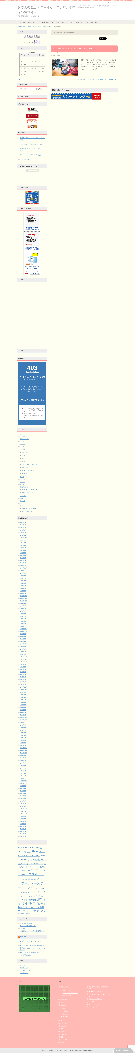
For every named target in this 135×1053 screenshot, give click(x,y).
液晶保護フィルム (27, 473)
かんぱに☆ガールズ (32, 863)
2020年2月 (23, 591)
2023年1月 (23, 522)
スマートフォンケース (28, 467)
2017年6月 (23, 672)
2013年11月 (23, 781)
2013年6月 (23, 793)
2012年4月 (23, 829)
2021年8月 (23, 545)
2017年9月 (23, 664)
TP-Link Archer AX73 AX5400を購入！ (31, 155)
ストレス (22, 444)
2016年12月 (23, 687)
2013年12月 (23, 778)
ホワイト (23, 899)
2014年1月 (23, 776)
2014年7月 (23, 760)
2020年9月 (23, 573)
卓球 (23, 458)
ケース (41, 870)
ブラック (35, 895)
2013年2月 (23, 803)
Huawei (28, 852)
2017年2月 (23, 682)
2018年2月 (23, 651)
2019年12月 (23, 596)
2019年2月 (23, 621)
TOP (34, 27)
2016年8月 (23, 697)
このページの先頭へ (123, 1051)
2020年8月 (23, 575)
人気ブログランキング (32, 111)
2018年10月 (23, 631)
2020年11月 (23, 568)
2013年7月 (23, 791)
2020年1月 (23, 593)
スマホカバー (23, 875)
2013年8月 (23, 788)
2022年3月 (23, 527)
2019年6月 (23, 611)
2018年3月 (23, 649)
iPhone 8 (29, 856)
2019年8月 (23, 606)
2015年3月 (23, 740)
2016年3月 (23, 710)
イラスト (36, 867)
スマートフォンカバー (29, 879)
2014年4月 (23, 768)
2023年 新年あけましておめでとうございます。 (32, 139)
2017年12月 (23, 656)
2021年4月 (23, 555)
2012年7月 (23, 821)
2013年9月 (23, 786)
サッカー (24, 449)
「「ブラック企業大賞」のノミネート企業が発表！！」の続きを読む (94, 79)
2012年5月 (23, 826)
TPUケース (29, 860)
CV (41, 848)
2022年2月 (23, 530)
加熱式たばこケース (27, 492)
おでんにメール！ (92, 22)
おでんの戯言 (24, 936)
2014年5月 (23, 765)
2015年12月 (23, 717)
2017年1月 (23, 684)
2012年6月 (23, 824)
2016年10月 (23, 692)
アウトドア (23, 436)
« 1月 (19, 79)
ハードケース (38, 892)
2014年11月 (23, 750)
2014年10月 (23, 753)
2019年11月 (23, 598)
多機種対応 (28, 903)
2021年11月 (23, 537)
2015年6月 (23, 732)
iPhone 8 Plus (36, 856)
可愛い (20, 904)
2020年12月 (23, 565)
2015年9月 (23, 725)
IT (20, 434)
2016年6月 (23, 702)
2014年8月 (23, 758)
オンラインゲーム (25, 870)
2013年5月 (23, 796)
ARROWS (34, 847)
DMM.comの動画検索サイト (28, 926)
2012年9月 (23, 816)
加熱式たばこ (24, 487)
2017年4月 (23, 677)
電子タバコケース (27, 511)
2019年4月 (23, 616)
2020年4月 (23, 586)
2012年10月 (23, 813)
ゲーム (22, 441)
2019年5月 (23, 613)
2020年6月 (23, 580)
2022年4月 (23, 525)
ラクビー (24, 455)
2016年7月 (23, 700)
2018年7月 (23, 639)
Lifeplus (22, 928)
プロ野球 (24, 452)
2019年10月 (23, 601)
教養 (21, 498)
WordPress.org (24, 973)
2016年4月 (23, 707)
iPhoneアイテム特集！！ (27, 22)
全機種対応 (35, 899)
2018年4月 (23, 646)
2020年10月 (23, 570)
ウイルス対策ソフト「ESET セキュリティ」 (51, 22)
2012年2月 (23, 834)
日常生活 (22, 501)
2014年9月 (23, 755)
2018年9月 (23, 634)
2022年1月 (23, 532)
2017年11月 (23, 659)
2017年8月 (23, 667)
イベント (31, 867)
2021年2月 (23, 560)
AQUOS (23, 847)
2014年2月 (23, 773)
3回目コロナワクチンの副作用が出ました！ (32, 144)
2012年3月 (23, 831)
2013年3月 (23, 801)
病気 (21, 503)
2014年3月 (23, 770)
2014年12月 (23, 748)
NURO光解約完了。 (26, 159)
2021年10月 (23, 540)
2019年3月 (23, 618)
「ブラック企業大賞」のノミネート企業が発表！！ (74, 48)
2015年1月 (23, 745)
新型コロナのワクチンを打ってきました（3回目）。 (32, 149)
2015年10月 (23, 722)
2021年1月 (23, 563)
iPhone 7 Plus (22, 856)
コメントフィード (25, 970)
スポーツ (22, 446)
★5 (42, 860)
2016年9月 (23, 694)
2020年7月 (23, 578)
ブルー (43, 896)
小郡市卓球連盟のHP (26, 923)
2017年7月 (23, 669)
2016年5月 (23, 705)
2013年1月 (23, 806)
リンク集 (91, 1001)
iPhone (35, 851)
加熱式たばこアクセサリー (29, 489)
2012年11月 (23, 811)
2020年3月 (23, 588)
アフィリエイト (24, 439)
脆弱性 (28, 913)
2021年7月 (23, 548)
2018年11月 (23, 629)
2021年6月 (23, 550)
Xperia (36, 859)
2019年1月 (23, 624)
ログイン (22, 965)
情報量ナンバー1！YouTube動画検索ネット (32, 931)
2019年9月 (23, 603)
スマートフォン (24, 461)
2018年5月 (23, 644)
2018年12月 (23, 626)
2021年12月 (23, 535)
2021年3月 (23, 558)
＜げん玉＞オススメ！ (75, 22)
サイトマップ (106, 22)
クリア (34, 870)
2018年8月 (23, 636)
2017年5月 (23, 674)
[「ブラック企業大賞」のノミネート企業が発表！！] (65, 75)
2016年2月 (23, 712)
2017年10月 (23, 662)
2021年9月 (23, 542)
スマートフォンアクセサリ (29, 464)
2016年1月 (23, 715)
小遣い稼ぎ (23, 496)
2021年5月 (23, 553)
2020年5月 (23, 583)
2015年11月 (23, 720)
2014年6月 (23, 763)
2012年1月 (23, 836)
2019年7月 (23, 608)
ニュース (22, 479)
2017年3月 (23, 679)
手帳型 (39, 903)
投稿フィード (24, 968)
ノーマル (26, 892)
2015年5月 (23, 735)
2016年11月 (23, 689)
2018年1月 (23, 654)
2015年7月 (23, 730)
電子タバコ (23, 506)
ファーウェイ (26, 896)
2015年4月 (23, 738)
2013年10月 (23, 783)
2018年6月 (23, 641)
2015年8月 (23, 727)
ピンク (20, 896)
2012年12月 (23, 808)
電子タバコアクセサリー (29, 508)
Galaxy (22, 851)
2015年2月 (23, 743)
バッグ (22, 484)
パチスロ (22, 482)
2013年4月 (23, 798)
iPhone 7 (42, 852)
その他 (22, 477)
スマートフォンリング (28, 470)
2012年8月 (23, 819)
